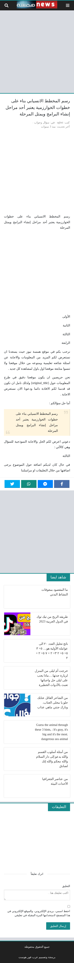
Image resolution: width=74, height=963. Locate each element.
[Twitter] (12, 484)
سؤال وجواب (41, 122)
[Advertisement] (37, 51)
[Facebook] (61, 484)
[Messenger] (45, 484)
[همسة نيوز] (37, 4)
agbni (60, 122)
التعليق (66, 886)
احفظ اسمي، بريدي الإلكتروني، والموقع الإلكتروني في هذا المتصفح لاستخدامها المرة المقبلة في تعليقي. (38, 913)
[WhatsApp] (29, 484)
